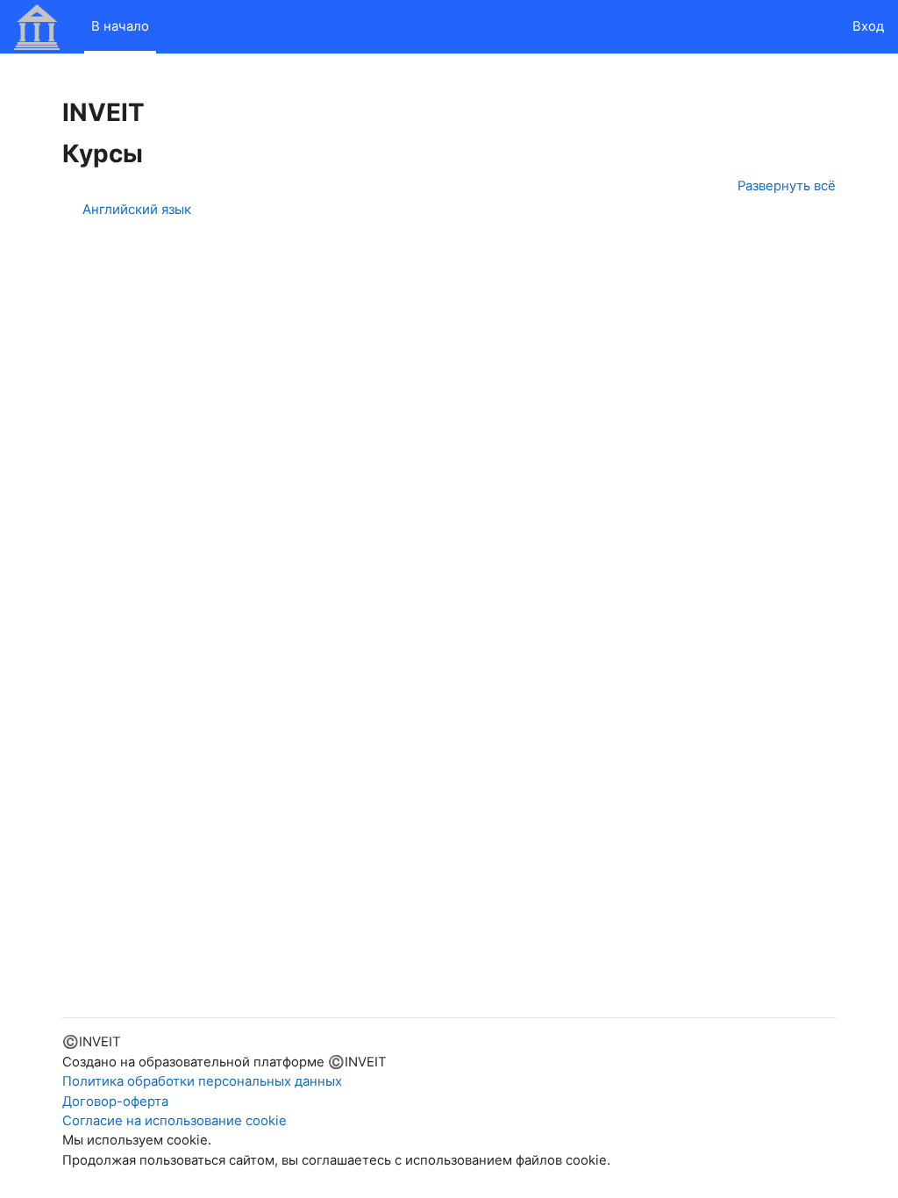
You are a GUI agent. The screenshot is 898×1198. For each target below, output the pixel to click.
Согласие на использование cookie (174, 1121)
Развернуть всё (787, 186)
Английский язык (136, 209)
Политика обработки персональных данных (202, 1081)
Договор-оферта (115, 1101)
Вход (868, 26)
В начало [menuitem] (120, 26)
